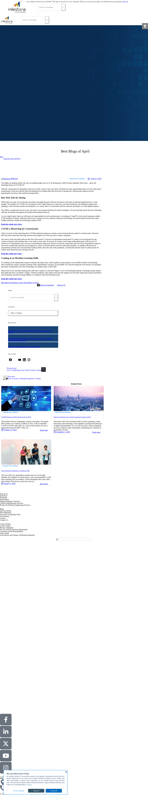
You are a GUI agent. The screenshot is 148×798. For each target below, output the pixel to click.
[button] (145, 26)
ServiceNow (4, 499)
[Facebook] (10, 359)
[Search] (56, 297)
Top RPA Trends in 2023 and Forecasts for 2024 (16, 417)
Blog (1, 157)
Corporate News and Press (11, 159)
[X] (15, 359)
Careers (3, 518)
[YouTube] (19, 359)
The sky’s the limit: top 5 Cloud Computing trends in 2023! (72, 417)
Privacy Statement (6, 528)
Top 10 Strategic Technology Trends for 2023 (15, 471)
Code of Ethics (5, 524)
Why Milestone (5, 513)
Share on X (61, 285)
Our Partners (4, 516)
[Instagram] (29, 359)
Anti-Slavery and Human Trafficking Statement (17, 535)
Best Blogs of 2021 (17, 283)
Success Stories (5, 511)
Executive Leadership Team (10, 514)
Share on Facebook (47, 285)
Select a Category (16, 313)
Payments (3, 498)
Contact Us (4, 520)
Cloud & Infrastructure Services (11, 503)
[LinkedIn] (24, 359)
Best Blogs (5, 283)
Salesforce (4, 496)
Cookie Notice (5, 526)
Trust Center (4, 533)
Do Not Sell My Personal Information (14, 530)
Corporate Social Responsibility (11, 531)
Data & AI (4, 494)
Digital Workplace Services (10, 501)
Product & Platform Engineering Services (15, 505)
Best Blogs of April (31, 283)
